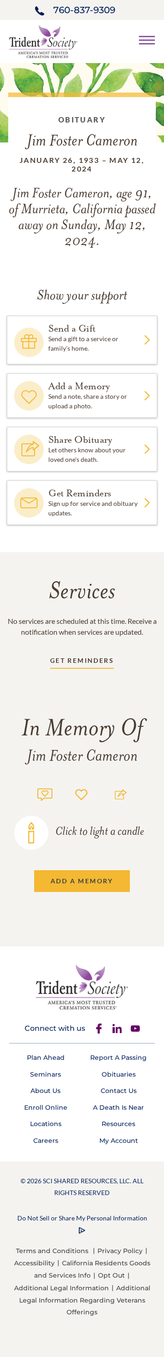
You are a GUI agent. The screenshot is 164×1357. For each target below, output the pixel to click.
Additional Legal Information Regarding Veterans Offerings (84, 1300)
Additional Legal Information (61, 1288)
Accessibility (34, 1263)
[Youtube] (135, 1029)
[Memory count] (44, 793)
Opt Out (111, 1275)
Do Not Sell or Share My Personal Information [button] (82, 1218)
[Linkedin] (117, 1029)
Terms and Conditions (52, 1251)
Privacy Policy (120, 1251)
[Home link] (43, 40)
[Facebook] (98, 1029)
